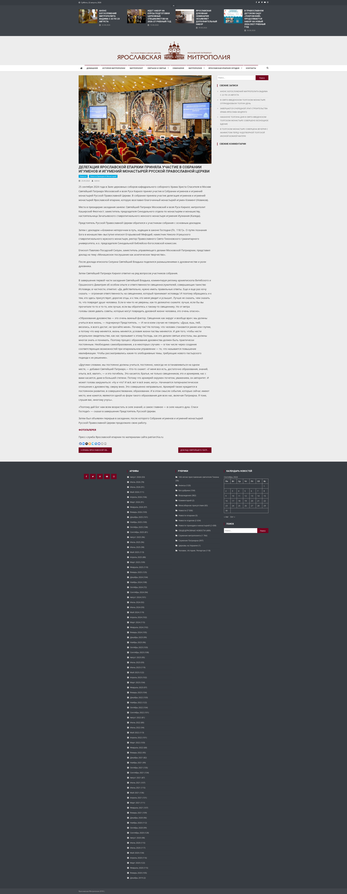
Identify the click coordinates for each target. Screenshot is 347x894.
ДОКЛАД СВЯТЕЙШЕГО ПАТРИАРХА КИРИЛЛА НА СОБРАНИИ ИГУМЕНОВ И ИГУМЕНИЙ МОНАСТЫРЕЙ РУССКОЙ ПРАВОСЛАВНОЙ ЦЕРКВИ (195, 450)
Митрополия (195, 68)
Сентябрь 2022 (137, 712)
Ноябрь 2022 (136, 702)
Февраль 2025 (136, 567)
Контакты (251, 68)
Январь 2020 (136, 873)
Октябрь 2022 (136, 707)
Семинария (178, 68)
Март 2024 (135, 622)
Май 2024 (134, 612)
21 (258, 501)
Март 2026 (135, 502)
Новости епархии (187, 515)
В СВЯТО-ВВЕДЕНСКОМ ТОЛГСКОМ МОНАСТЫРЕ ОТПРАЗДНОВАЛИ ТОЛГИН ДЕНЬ (242, 102)
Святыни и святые (156, 68)
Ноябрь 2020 (136, 822)
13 (252, 496)
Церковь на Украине (188, 545)
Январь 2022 (136, 752)
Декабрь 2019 (136, 878)
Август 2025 (135, 537)
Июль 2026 (135, 482)
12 (246, 496)
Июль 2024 (135, 602)
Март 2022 (135, 742)
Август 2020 (135, 837)
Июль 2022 (135, 722)
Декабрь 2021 (136, 757)
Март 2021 (135, 802)
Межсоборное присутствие (191, 505)
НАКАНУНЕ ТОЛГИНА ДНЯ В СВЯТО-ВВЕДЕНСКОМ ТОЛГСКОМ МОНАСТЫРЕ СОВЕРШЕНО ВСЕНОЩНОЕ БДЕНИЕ (244, 120)
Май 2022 (134, 732)
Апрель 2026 (136, 497)
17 (233, 501)
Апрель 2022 (136, 737)
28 (258, 505)
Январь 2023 (136, 692)
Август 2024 (135, 597)
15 (265, 496)
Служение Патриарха (188, 540)
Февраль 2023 (136, 687)
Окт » (232, 517)
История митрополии (113, 68)
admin (97, 181)
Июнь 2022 (135, 727)
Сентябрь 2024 (137, 592)
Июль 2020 (135, 842)
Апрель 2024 (136, 617)
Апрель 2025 (136, 557)
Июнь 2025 (135, 547)
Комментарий (185, 500)
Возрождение (185, 495)
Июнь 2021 (135, 787)
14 (258, 496)
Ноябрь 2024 (136, 582)
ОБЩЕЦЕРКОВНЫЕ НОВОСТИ (192, 530)
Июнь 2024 (135, 607)
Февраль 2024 (136, 627)
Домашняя (92, 68)
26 (246, 505)
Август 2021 (135, 777)
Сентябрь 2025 (137, 532)
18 (239, 501)
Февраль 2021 (136, 807)
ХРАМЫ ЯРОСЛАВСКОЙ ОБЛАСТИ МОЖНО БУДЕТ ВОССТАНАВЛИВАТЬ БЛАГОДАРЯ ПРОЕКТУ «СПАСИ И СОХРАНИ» (97, 450)
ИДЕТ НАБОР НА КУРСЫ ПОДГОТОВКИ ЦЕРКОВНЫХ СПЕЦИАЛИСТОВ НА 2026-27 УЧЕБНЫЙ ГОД (159, 16)
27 (252, 505)
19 (246, 501)
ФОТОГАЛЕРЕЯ (87, 429)
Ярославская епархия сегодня (223, 68)
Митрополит (136, 68)
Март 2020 (135, 863)
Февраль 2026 (136, 507)
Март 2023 (135, 682)
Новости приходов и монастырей (103, 176)
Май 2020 (134, 852)
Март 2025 (135, 562)
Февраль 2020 (136, 868)
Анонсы (182, 485)
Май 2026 (134, 492)
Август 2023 (135, 657)
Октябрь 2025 (136, 527)
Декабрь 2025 (136, 517)
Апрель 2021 (136, 797)
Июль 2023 (135, 662)
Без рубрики (184, 490)
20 (252, 501)
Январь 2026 (136, 512)
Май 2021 (134, 792)
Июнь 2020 (135, 847)
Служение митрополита (190, 535)
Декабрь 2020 (136, 817)
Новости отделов (186, 520)
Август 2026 (135, 477)
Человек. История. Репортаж (192, 550)
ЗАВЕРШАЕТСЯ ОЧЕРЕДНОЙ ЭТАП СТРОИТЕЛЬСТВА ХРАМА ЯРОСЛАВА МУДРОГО (244, 110)
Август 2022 (135, 717)
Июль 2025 (135, 542)
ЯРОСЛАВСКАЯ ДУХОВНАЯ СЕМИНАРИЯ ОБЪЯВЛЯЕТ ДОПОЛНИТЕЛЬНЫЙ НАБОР (206, 17)
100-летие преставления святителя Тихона (199, 477)
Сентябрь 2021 (137, 772)
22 (265, 501)
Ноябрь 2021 (136, 762)
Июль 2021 (135, 782)
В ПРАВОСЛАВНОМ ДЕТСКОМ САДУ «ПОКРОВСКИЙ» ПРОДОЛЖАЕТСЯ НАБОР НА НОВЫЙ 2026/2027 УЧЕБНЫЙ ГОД (254, 18)
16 (226, 501)
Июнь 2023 (135, 667)
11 (239, 496)
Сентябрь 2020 (137, 832)
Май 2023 (134, 672)
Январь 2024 (136, 632)
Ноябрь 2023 (136, 642)
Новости (83, 176)
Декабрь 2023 (136, 637)
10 (233, 496)
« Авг (226, 517)
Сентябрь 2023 (137, 652)
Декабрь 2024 (136, 577)
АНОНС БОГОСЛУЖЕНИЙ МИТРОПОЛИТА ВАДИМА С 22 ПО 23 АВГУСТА (109, 16)
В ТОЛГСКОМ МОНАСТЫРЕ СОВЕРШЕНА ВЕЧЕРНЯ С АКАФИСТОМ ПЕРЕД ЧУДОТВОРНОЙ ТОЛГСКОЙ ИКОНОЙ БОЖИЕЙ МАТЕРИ (244, 132)
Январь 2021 (136, 812)
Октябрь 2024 (136, 587)
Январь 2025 (136, 572)
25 (239, 505)
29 (265, 505)
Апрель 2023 (136, 677)
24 (233, 505)
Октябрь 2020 (136, 827)
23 (226, 505)
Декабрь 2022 (136, 697)
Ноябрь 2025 (136, 522)
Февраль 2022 (136, 747)
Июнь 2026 (135, 487)
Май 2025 (134, 552)
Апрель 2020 (136, 857)
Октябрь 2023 (136, 647)
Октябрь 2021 (136, 767)
